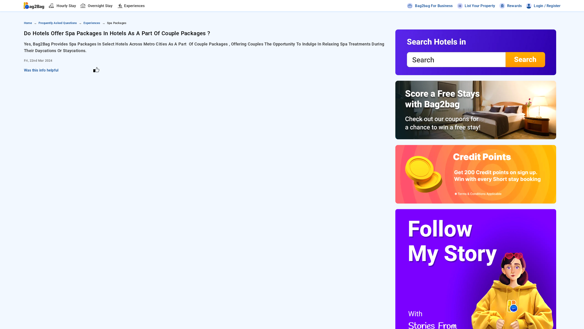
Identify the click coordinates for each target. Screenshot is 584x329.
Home (28, 23)
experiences (91, 23)
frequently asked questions (58, 23)
